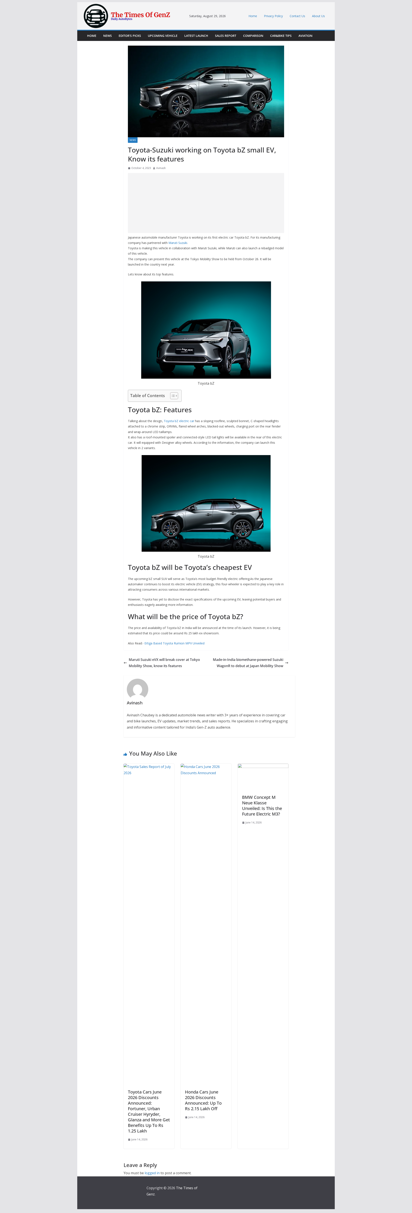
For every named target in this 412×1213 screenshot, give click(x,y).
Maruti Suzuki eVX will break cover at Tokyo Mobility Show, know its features (164, 662)
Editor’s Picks (130, 36)
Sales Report (225, 36)
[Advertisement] (206, 203)
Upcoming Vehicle (162, 36)
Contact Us (297, 16)
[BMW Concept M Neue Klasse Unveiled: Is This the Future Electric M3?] (263, 766)
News (107, 36)
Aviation (305, 36)
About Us (318, 16)
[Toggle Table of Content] (172, 395)
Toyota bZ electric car (179, 421)
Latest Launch (196, 36)
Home (252, 16)
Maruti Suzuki (177, 243)
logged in (152, 1173)
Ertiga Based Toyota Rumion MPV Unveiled (174, 643)
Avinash (161, 168)
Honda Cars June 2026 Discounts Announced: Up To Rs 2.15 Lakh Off (203, 1100)
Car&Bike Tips (281, 36)
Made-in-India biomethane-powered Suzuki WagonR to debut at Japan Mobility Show (248, 662)
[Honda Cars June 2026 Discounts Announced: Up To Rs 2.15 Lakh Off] (206, 766)
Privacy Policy (273, 16)
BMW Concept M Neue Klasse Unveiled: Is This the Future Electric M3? (262, 805)
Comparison (253, 36)
